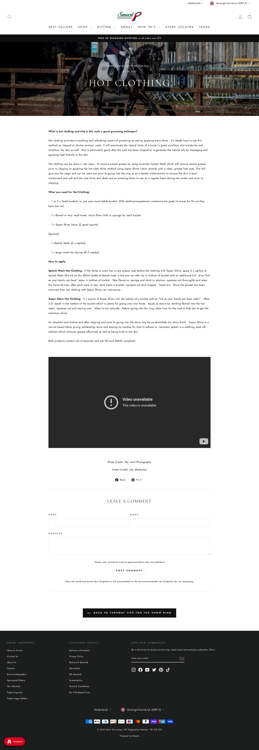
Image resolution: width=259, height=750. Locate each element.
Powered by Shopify (129, 736)
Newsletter (74, 668)
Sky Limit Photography (138, 462)
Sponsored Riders (16, 680)
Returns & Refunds (78, 662)
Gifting (105, 27)
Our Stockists (13, 686)
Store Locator (179, 27)
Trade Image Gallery (17, 698)
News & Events (15, 650)
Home (111, 65)
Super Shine (63, 225)
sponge (116, 215)
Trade (204, 27)
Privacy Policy (76, 656)
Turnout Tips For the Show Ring (133, 65)
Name (52, 514)
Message (55, 533)
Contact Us (12, 656)
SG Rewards (75, 674)
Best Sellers (61, 27)
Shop (83, 27)
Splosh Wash (62, 243)
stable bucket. (109, 201)
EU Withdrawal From (79, 692)
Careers (11, 668)
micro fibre (95, 215)
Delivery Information (79, 650)
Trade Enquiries (15, 692)
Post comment (129, 570)
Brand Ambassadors (17, 674)
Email (134, 514)
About (126, 27)
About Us (11, 662)
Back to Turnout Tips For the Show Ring (132, 612)
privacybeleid (124, 581)
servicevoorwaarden (148, 581)
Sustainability (75, 680)
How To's (148, 27)
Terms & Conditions (79, 686)
